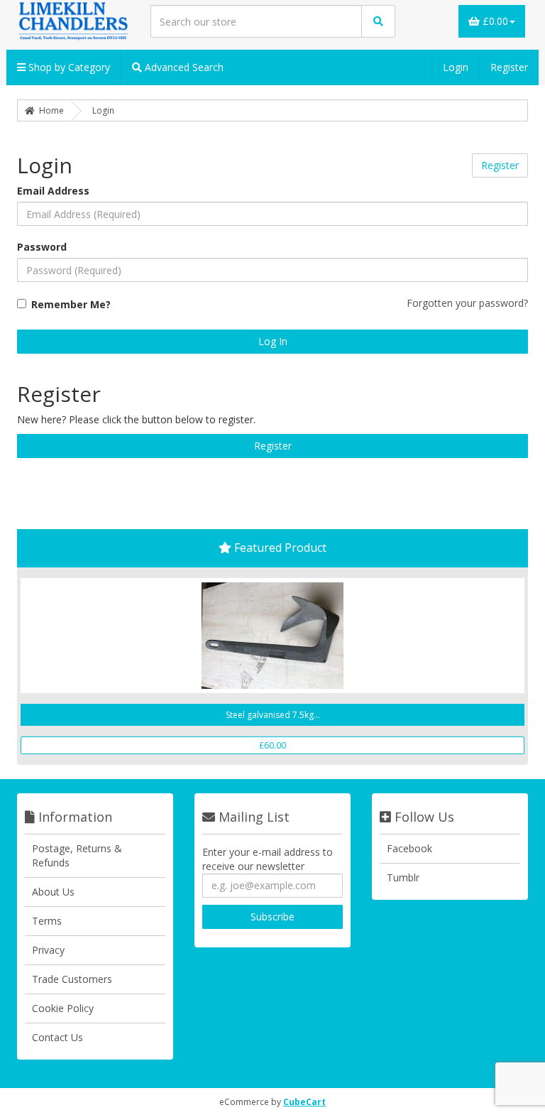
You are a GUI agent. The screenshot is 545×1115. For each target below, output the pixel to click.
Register (509, 67)
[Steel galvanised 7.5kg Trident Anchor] (272, 635)
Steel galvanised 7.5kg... (273, 715)
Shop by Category (68, 67)
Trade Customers (72, 979)
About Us (53, 891)
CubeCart (304, 1102)
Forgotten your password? (467, 303)
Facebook (409, 848)
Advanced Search (183, 67)
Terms (47, 921)
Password (42, 247)
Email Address (53, 190)
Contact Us (57, 1037)
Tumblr (403, 877)
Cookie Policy (63, 1008)
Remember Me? (71, 304)
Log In (272, 341)
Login (455, 67)
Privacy (48, 950)
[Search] (378, 21)
